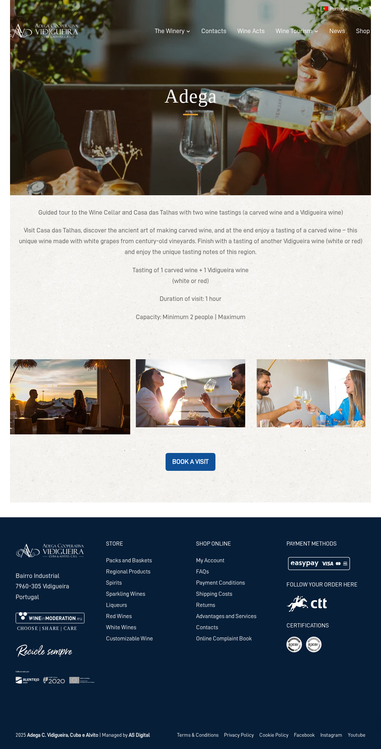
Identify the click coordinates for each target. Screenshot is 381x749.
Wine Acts (251, 31)
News (337, 31)
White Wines (121, 627)
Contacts (213, 31)
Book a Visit (190, 461)
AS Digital (139, 734)
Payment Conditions (220, 583)
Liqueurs (116, 605)
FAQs (202, 572)
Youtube (356, 734)
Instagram (331, 734)
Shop (363, 31)
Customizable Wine (129, 639)
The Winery (170, 31)
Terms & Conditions (197, 734)
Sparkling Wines (125, 594)
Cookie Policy (273, 734)
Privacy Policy (239, 734)
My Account (210, 560)
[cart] (371, 8)
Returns (205, 605)
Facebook (304, 734)
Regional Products (128, 572)
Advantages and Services (226, 616)
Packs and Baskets (129, 560)
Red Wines (119, 616)
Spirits (114, 583)
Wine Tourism (294, 31)
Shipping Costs (214, 594)
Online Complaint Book (224, 639)
